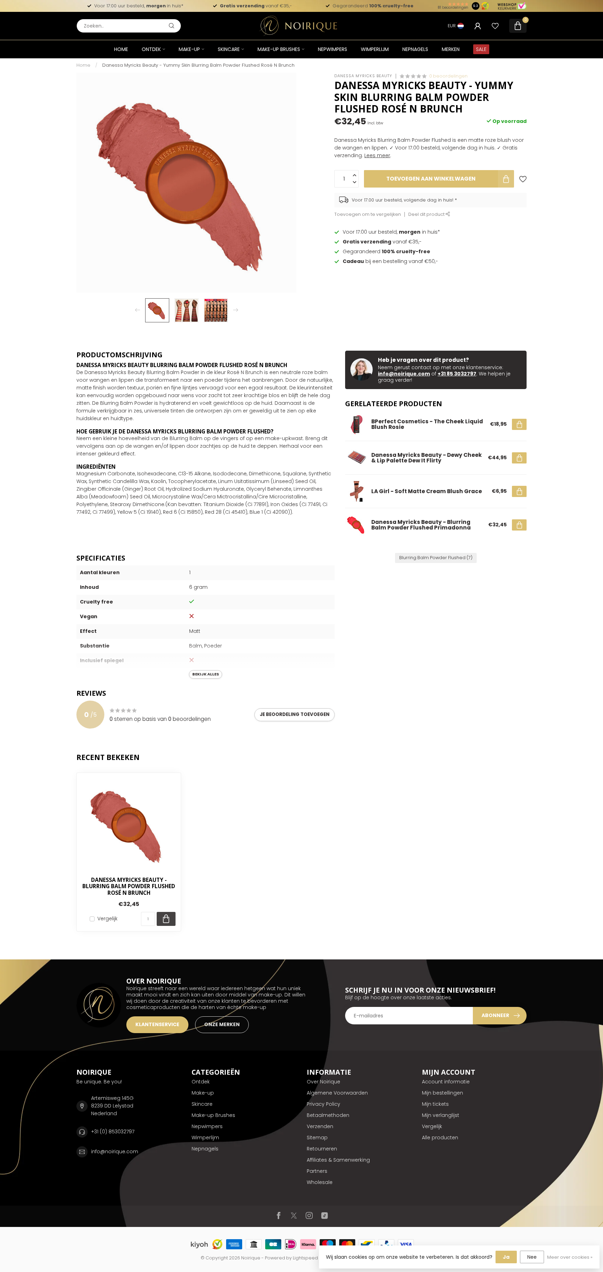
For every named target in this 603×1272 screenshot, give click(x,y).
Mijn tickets (435, 1104)
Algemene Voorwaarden (337, 1092)
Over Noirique (323, 1081)
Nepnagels (415, 49)
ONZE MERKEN (222, 1024)
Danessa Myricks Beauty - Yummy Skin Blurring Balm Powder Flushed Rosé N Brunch (198, 65)
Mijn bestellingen (442, 1092)
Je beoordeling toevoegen (294, 714)
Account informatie (446, 1081)
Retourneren (322, 1148)
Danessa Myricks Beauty (363, 76)
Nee (532, 1256)
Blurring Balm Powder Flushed (435, 558)
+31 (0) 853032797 (112, 1131)
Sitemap (317, 1137)
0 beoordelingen (448, 76)
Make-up (189, 49)
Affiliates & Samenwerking (338, 1159)
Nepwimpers (332, 49)
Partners (317, 1171)
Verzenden (320, 1126)
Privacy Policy (323, 1104)
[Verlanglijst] (495, 26)
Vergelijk (107, 918)
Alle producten (440, 1137)
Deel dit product (427, 214)
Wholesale (320, 1182)
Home (121, 49)
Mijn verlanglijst (440, 1115)
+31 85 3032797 (457, 373)
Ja (506, 1256)
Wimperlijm (375, 49)
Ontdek (151, 49)
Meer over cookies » (570, 1257)
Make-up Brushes (279, 49)
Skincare (229, 49)
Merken (451, 49)
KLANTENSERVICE (157, 1024)
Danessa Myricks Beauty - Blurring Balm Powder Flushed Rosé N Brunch (128, 886)
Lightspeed (305, 1258)
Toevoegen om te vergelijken (367, 214)
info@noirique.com (404, 373)
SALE (481, 49)
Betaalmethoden (328, 1115)
